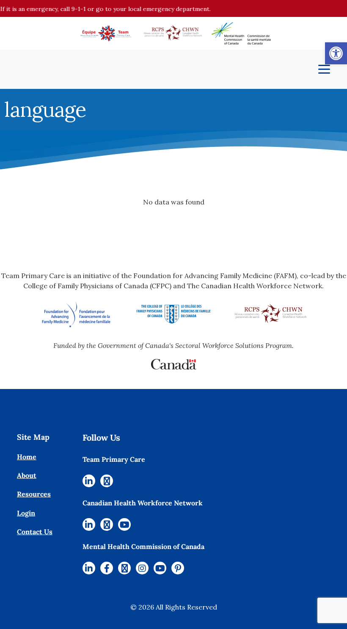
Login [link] (26, 513)
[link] (336, 53)
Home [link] (26, 456)
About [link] (26, 475)
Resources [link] (34, 494)
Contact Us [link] (34, 531)
